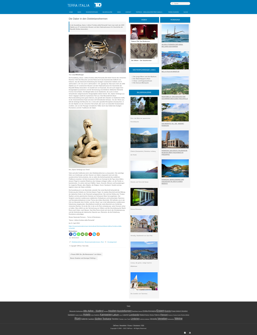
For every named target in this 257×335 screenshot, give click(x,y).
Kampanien (106, 314)
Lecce (120, 315)
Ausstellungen (124, 311)
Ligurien (126, 315)
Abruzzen (72, 311)
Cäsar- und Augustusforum (142, 81)
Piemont (164, 315)
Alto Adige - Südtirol (93, 311)
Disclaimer (136, 325)
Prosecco (170, 315)
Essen (160, 310)
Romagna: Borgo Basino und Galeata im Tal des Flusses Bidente (173, 181)
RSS (142, 325)
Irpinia (92, 315)
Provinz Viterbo (185, 315)
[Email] (82, 234)
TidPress (115, 325)
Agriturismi (79, 311)
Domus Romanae (136, 209)
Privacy (130, 325)
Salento (84, 319)
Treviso (121, 319)
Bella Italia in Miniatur (170, 71)
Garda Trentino (79, 315)
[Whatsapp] (78, 234)
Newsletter (123, 325)
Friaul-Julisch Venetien (179, 311)
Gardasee (71, 315)
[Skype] (94, 234)
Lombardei (134, 314)
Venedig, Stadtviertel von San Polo (141, 235)
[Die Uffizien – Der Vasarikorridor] (144, 51)
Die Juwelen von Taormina (139, 293)
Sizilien (98, 318)
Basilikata (135, 311)
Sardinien (91, 319)
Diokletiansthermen (78, 242)
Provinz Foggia (177, 315)
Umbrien (135, 318)
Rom (102, 242)
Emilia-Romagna (149, 311)
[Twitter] (74, 234)
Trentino (115, 319)
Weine (178, 318)
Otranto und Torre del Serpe (139, 182)
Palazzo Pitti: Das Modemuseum (141, 41)
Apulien (112, 310)
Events (168, 311)
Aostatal (106, 311)
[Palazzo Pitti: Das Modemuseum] (144, 31)
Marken (147, 315)
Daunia (140, 311)
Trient (125, 319)
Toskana (106, 318)
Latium (115, 314)
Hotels (86, 314)
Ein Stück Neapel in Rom (141, 78)
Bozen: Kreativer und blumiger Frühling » (83, 258)
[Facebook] (70, 234)
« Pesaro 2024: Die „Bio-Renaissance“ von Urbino (85, 254)
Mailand (142, 315)
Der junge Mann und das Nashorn (144, 76)
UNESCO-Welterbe (144, 319)
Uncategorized (112, 242)
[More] (98, 234)
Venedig (153, 319)
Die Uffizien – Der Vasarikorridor (141, 60)
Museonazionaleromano (92, 242)
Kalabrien (97, 315)
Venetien (162, 318)
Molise (152, 315)
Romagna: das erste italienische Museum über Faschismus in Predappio (174, 152)
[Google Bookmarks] (90, 234)
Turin (128, 319)
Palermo (157, 315)
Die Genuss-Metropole (141, 83)
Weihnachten (171, 319)
